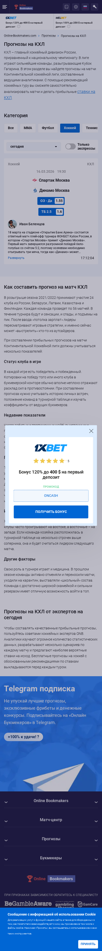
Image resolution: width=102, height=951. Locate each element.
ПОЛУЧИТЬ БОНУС (51, 512)
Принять (88, 944)
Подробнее (42, 933)
